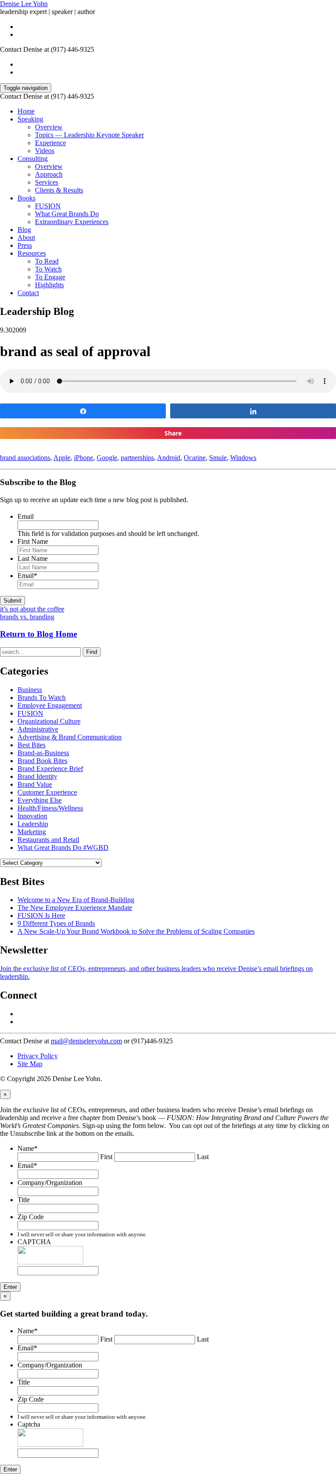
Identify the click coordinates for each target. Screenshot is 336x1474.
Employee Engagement (50, 705)
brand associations (25, 457)
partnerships (137, 457)
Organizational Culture (49, 721)
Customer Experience (47, 792)
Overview (49, 127)
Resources (32, 253)
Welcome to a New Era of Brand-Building (76, 899)
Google (107, 457)
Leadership (33, 824)
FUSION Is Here (41, 915)
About (26, 237)
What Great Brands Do (67, 214)
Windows (243, 457)
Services (46, 182)
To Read (47, 261)
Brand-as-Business (43, 753)
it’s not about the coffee (32, 609)
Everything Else (40, 800)
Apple (61, 457)
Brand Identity (37, 776)
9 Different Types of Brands (56, 923)
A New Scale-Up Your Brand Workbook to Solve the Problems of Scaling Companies (136, 931)
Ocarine (195, 457)
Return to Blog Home (38, 634)
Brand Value (35, 784)
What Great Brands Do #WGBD (63, 847)
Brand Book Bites (42, 760)
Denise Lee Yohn (24, 3)
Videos (44, 150)
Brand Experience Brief (50, 768)
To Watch (48, 269)
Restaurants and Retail (48, 839)
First (106, 1156)
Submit (12, 600)
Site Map (30, 1063)
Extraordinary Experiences (71, 221)
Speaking (30, 119)
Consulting (33, 158)
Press (25, 245)
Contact (28, 292)
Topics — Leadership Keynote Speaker (89, 135)
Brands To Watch (42, 697)
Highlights (49, 285)
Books (26, 198)
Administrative (38, 729)
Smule (218, 457)
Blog (24, 229)
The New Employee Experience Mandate (75, 907)
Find (91, 652)
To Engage (50, 277)
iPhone (83, 457)
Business (30, 689)
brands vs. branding (27, 617)
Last (203, 1156)
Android (168, 457)
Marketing (32, 831)
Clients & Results (59, 190)
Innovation (32, 816)
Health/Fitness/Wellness (50, 808)
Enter (10, 1287)
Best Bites (32, 745)
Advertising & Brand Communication (70, 737)
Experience (50, 142)
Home (26, 111)
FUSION (48, 206)
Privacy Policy (38, 1056)
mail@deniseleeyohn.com (86, 1041)
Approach (49, 174)
